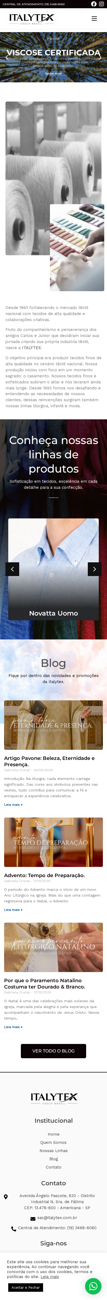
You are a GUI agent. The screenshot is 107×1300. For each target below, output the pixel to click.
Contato (53, 1167)
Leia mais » (13, 805)
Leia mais (50, 1276)
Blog (53, 1158)
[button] (94, 19)
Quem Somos (53, 1142)
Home (54, 1134)
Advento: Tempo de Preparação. (44, 875)
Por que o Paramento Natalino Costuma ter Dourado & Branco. (44, 984)
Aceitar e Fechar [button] (26, 1287)
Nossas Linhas (54, 1150)
